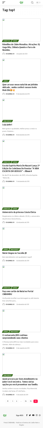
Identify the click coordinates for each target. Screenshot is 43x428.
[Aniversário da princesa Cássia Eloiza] (21, 197)
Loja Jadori (7, 124)
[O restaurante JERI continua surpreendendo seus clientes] (21, 320)
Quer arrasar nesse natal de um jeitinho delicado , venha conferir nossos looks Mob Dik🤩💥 (20, 87)
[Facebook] (26, 415)
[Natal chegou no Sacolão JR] (21, 238)
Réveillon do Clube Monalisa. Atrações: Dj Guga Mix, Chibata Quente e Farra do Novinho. (21, 47)
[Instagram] (37, 415)
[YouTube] (33, 415)
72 (26, 401)
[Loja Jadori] (21, 110)
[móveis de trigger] (4, 2)
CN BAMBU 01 (10, 54)
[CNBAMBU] (21, 2)
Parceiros (7, 121)
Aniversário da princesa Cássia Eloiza (19, 212)
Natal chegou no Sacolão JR (14, 253)
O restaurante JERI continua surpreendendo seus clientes (15, 336)
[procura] (32, 2)
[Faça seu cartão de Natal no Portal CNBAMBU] (21, 276)
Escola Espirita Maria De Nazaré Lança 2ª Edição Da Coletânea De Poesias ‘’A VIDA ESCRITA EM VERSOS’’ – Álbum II (21, 168)
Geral (15, 41)
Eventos (7, 41)
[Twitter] (30, 415)
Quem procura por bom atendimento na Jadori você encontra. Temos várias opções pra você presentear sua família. (20, 382)
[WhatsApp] (40, 415)
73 (30, 401)
